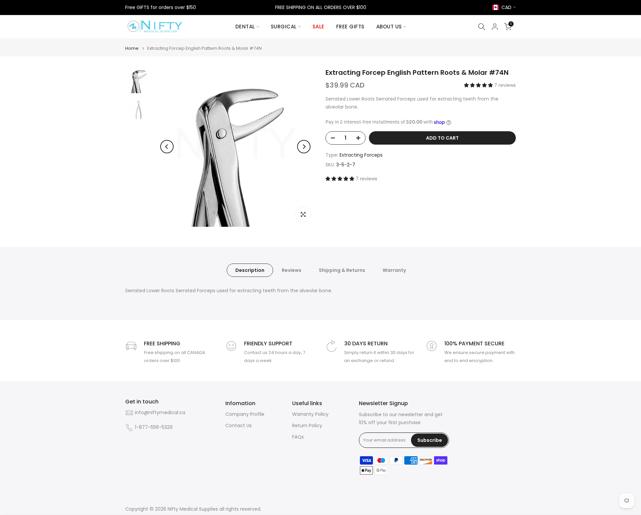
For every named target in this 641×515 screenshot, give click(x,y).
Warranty (394, 270)
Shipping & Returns (342, 270)
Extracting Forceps (361, 155)
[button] (479, 85)
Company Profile (244, 414)
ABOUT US (389, 26)
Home (132, 48)
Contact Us (238, 425)
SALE (318, 26)
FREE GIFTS (350, 26)
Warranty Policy (310, 414)
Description (249, 270)
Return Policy (307, 425)
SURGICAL (284, 26)
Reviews (291, 270)
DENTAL (245, 26)
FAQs (298, 437)
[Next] (303, 146)
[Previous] (167, 146)
